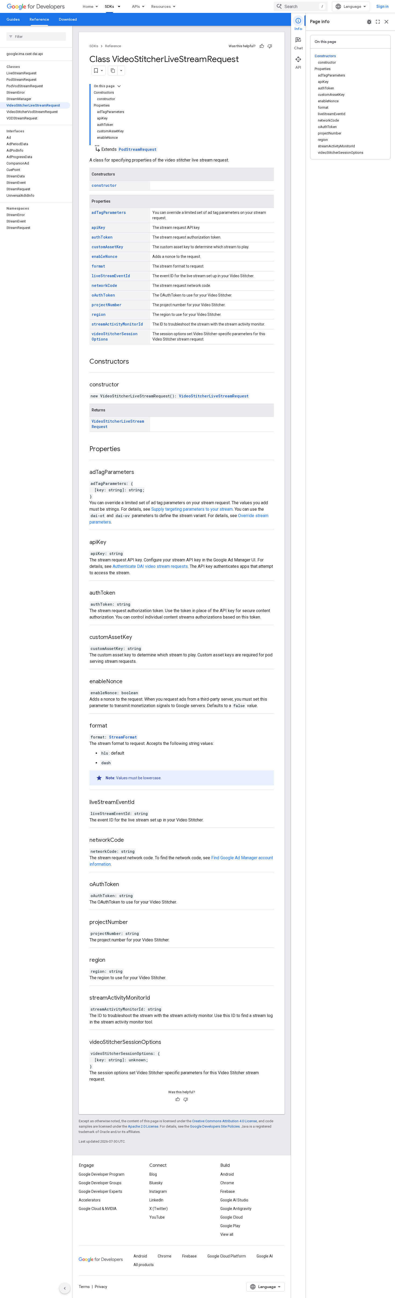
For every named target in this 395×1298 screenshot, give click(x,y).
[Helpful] (262, 46)
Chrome (227, 1183)
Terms (84, 1287)
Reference (39, 19)
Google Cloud (231, 1217)
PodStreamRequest (137, 149)
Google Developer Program (101, 1174)
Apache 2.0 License (143, 1126)
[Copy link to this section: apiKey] (112, 542)
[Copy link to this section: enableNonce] (129, 682)
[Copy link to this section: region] (112, 960)
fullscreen (378, 22)
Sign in (382, 6)
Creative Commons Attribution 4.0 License (224, 1121)
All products (144, 1265)
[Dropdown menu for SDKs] (120, 6)
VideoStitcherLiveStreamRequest (214, 395)
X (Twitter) (158, 1208)
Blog (153, 1174)
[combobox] (301, 6)
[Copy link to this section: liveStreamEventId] (141, 802)
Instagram (158, 1191)
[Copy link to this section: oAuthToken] (125, 885)
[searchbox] (36, 36)
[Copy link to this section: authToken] (122, 593)
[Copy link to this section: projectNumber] (134, 922)
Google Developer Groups (100, 1183)
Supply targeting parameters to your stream (192, 509)
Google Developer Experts (100, 1191)
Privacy (101, 1287)
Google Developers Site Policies (215, 1126)
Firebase (227, 1191)
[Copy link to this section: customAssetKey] (138, 637)
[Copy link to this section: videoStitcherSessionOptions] (168, 1042)
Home (88, 6)
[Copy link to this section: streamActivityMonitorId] (156, 998)
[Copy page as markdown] (113, 70)
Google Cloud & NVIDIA (98, 1208)
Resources (161, 6)
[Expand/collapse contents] (119, 86)
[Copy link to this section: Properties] (127, 449)
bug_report (369, 22)
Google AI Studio (234, 1200)
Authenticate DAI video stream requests (150, 566)
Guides (13, 19)
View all (226, 1234)
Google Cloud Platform (226, 1256)
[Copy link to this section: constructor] (125, 385)
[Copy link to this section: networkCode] (130, 840)
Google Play (230, 1226)
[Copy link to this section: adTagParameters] (140, 472)
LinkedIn (156, 1200)
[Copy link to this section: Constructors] (136, 362)
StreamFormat (123, 737)
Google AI (265, 1256)
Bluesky (156, 1183)
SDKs (109, 6)
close (386, 22)
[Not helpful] (270, 46)
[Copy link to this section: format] (114, 726)
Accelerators (89, 1200)
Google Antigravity (236, 1208)
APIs (136, 6)
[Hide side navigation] (64, 1288)
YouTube (157, 1217)
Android (227, 1174)
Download (68, 19)
